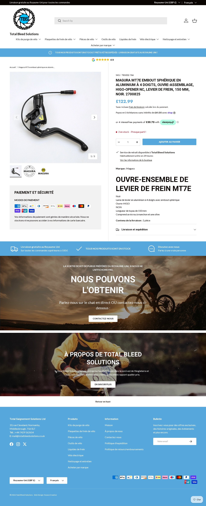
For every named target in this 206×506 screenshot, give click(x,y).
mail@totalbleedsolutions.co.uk (28, 435)
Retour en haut (103, 401)
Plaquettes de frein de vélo (58, 39)
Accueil (13, 67)
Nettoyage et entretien (174, 39)
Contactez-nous (103, 318)
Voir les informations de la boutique (136, 160)
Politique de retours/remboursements (124, 449)
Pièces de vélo (86, 39)
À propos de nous (114, 431)
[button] (103, 59)
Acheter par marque (101, 45)
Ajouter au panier (169, 141)
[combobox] (110, 20)
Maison (109, 425)
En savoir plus (103, 384)
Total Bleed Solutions (24, 495)
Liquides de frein (127, 39)
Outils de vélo (108, 39)
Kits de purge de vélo (26, 39)
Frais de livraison (136, 107)
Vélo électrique (147, 39)
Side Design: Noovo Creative (45, 495)
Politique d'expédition (116, 443)
